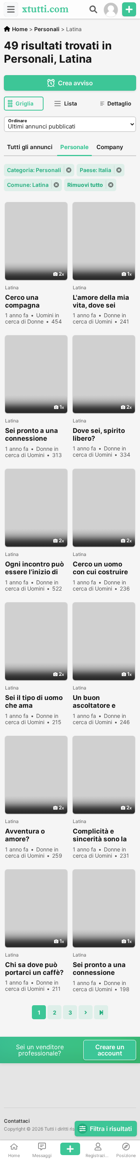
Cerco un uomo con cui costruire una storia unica (100, 568)
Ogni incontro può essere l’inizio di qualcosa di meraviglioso (34, 568)
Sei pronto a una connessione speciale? (31, 435)
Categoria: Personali (34, 170)
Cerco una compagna (22, 301)
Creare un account (109, 1050)
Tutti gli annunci (29, 147)
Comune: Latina (28, 184)
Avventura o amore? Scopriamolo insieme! (25, 835)
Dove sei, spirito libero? (99, 434)
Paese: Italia (95, 170)
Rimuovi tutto (85, 184)
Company (109, 147)
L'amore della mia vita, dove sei (101, 301)
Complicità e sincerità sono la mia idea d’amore (100, 835)
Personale (74, 147)
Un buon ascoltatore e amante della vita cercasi (101, 702)
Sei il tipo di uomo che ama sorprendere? (34, 702)
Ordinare (17, 120)
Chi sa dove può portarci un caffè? (34, 968)
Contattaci (17, 1121)
